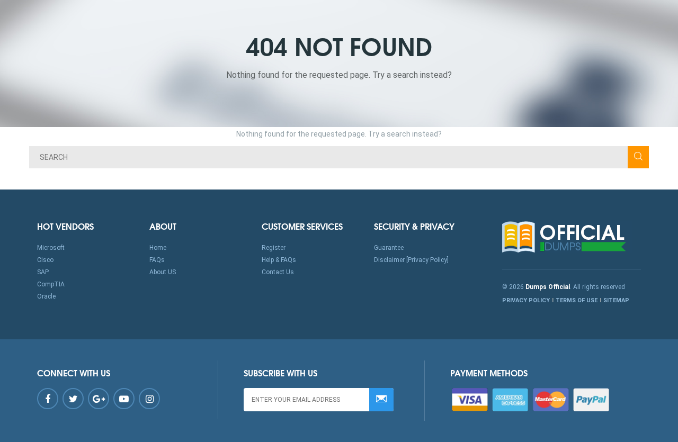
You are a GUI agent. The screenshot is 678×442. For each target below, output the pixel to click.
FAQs (157, 260)
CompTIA (51, 284)
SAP (43, 272)
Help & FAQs (279, 260)
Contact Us (278, 272)
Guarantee (389, 247)
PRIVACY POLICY (526, 300)
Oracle (46, 296)
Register (274, 247)
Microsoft (51, 247)
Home (157, 247)
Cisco (45, 260)
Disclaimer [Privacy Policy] (411, 260)
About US (162, 272)
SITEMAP (616, 300)
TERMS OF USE (576, 300)
